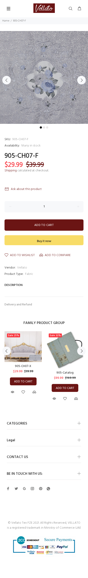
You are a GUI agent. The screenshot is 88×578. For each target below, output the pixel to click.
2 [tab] (44, 127)
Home (5, 21)
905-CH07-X (23, 366)
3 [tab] (47, 127)
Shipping (11, 170)
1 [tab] (41, 127)
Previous (6, 80)
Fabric (29, 274)
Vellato (22, 267)
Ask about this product (26, 189)
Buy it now (44, 241)
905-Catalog (65, 372)
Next (81, 80)
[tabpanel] (44, 77)
